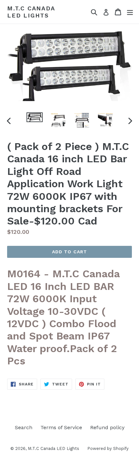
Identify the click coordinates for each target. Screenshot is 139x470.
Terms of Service (61, 427)
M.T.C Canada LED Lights (31, 12)
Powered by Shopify (108, 448)
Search (23, 427)
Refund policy (107, 427)
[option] (34, 117)
